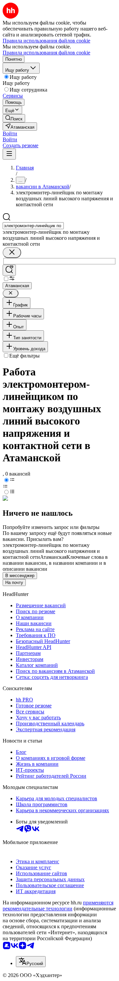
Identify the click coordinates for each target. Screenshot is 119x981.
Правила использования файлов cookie (46, 52)
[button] (10, 133)
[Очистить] (12, 252)
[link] (14, 118)
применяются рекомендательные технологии (58, 905)
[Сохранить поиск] (9, 270)
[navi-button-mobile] (9, 154)
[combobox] (33, 225)
